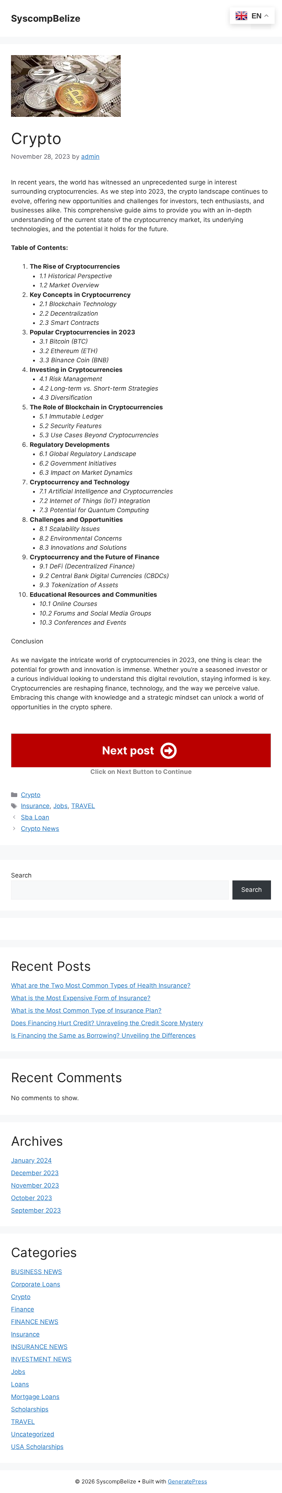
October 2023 (31, 1198)
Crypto (30, 794)
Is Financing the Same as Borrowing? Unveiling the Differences (103, 1035)
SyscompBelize (45, 18)
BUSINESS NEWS (36, 1271)
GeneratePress (187, 1481)
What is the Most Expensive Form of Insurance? (81, 998)
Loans (20, 1384)
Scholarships (29, 1409)
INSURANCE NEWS (39, 1346)
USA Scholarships (37, 1446)
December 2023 (35, 1173)
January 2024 (31, 1160)
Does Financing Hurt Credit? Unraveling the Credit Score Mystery (107, 1023)
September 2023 (36, 1210)
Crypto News (40, 828)
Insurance (35, 806)
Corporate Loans (35, 1284)
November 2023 (35, 1185)
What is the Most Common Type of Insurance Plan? (86, 1010)
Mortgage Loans (35, 1396)
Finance (22, 1309)
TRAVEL (83, 806)
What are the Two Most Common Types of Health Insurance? (101, 985)
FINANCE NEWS (34, 1321)
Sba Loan (35, 817)
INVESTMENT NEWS (41, 1359)
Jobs (60, 806)
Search (21, 875)
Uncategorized (32, 1434)
